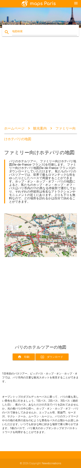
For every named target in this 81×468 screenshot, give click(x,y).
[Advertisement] (40, 83)
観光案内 (40, 128)
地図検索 (17, 31)
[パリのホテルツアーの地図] (40, 257)
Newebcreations (51, 463)
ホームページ (14, 128)
